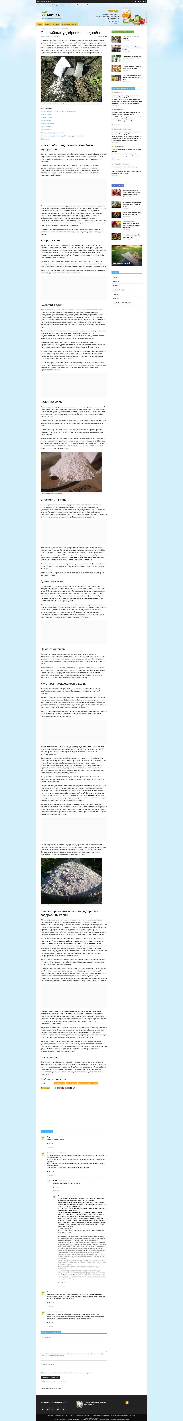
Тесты (49, 5)
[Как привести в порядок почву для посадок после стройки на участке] (116, 48)
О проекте (50, 1415)
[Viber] (74, 1088)
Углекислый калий (47, 124)
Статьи (39, 5)
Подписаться (74, 1373)
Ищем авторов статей (121, 263)
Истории (116, 285)
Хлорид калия (46, 114)
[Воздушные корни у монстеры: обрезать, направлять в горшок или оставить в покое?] (116, 58)
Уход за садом (71, 1083)
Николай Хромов (45, 36)
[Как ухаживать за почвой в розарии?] (116, 39)
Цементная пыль (47, 130)
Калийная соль (46, 120)
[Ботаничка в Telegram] (141, 1)
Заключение (45, 139)
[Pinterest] (63, 1088)
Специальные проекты (69, 24)
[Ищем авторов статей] (127, 255)
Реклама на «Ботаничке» (83, 1415)
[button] (144, 5)
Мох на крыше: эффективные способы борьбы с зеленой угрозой (132, 204)
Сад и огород (44, 28)
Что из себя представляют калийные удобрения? (58, 111)
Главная (39, 24)
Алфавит (47, 24)
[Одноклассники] (60, 1088)
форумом (43, 1355)
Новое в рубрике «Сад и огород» (123, 32)
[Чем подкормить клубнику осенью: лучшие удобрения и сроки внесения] (116, 236)
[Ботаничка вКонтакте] (138, 1)
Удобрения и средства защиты (88, 1083)
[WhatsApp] (68, 1088)
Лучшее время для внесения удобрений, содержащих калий (62, 136)
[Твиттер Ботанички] (143, 1)
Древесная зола (46, 127)
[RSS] (146, 1)
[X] (71, 1088)
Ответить (51, 1147)
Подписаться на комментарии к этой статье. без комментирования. (67, 1373)
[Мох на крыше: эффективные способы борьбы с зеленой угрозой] (116, 204)
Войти (38, 1)
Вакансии (72, 1415)
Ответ (89, 5)
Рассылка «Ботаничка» (61, 1415)
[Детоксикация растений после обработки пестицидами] (116, 215)
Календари (56, 24)
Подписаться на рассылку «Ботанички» (54, 1381)
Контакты (132, 1415)
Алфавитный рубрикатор (122, 303)
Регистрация (44, 1)
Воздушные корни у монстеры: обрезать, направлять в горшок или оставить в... (132, 58)
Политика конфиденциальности (119, 1415)
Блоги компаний (68, 5)
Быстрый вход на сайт (47, 1369)
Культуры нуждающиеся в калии (52, 133)
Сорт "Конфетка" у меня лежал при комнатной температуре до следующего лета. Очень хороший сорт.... (126, 156)
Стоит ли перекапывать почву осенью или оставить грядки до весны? (132, 77)
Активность (50, 1)
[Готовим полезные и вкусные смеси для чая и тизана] (116, 68)
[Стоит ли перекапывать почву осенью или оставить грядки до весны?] (116, 78)
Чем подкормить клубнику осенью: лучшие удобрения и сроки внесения (132, 235)
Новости (116, 281)
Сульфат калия (46, 117)
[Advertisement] (74, 1110)
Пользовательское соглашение (100, 1415)
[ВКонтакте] (58, 1088)
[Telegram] (66, 1088)
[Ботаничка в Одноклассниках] (135, 1)
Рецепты (57, 5)
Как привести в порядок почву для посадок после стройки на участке (132, 47)
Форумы (80, 5)
